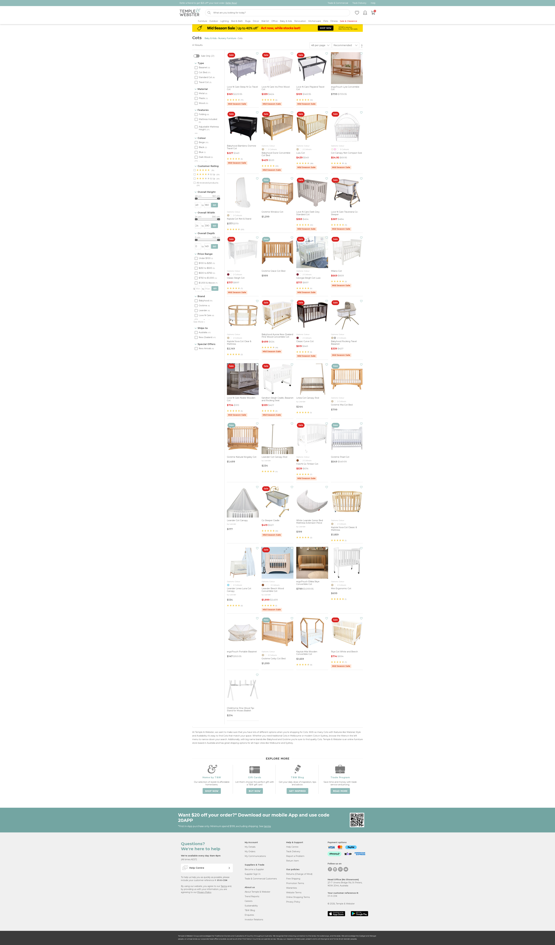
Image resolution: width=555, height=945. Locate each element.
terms (267, 826)
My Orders (250, 851)
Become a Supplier (254, 869)
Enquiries (249, 915)
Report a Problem (295, 856)
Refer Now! (231, 3)
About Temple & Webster (257, 892)
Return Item (292, 860)
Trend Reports (252, 896)
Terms (224, 886)
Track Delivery (359, 3)
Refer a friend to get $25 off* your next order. (208, 3)
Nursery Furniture (227, 38)
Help (373, 3)
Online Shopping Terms (298, 897)
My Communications (255, 856)
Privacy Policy (204, 892)
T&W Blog (250, 910)
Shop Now (211, 791)
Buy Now (254, 791)
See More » (199, 322)
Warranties (291, 888)
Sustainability (251, 905)
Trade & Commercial (338, 3)
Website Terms (293, 892)
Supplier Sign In (252, 874)
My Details (250, 847)
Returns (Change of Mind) (299, 874)
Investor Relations (254, 919)
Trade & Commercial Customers (261, 878)
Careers (248, 901)
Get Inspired (297, 791)
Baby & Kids (211, 38)
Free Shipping (293, 878)
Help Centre (292, 847)
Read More (340, 791)
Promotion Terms (295, 883)
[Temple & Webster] (190, 12)
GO (214, 205)
